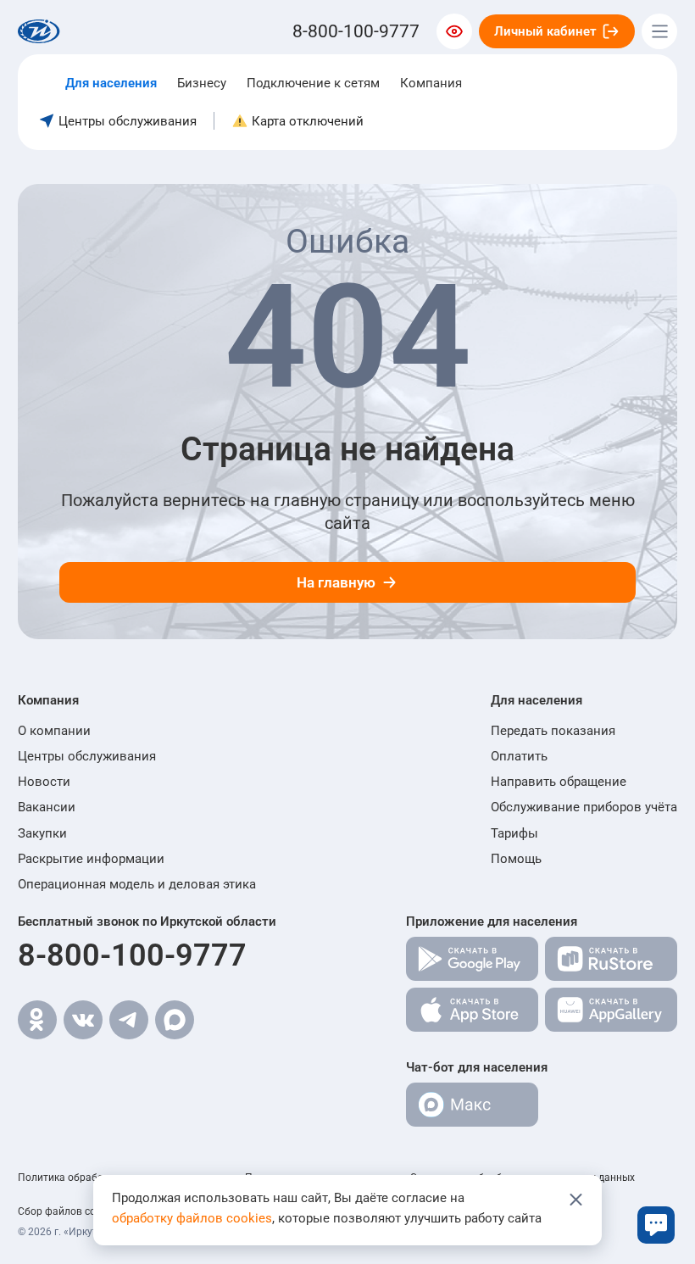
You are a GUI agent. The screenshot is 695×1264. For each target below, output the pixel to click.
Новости (44, 781)
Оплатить (519, 756)
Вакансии (46, 807)
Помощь (516, 858)
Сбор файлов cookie (66, 1211)
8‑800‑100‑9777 (356, 31)
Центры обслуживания (87, 756)
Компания (431, 83)
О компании (54, 730)
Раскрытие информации (91, 858)
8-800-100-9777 (132, 955)
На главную (336, 582)
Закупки (42, 833)
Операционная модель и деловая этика (137, 884)
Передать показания (553, 730)
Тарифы (514, 833)
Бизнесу (201, 83)
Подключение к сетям (313, 83)
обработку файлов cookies (192, 1218)
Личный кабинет (545, 31)
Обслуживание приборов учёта (584, 807)
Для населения (111, 83)
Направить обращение (558, 781)
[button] (137, 700)
